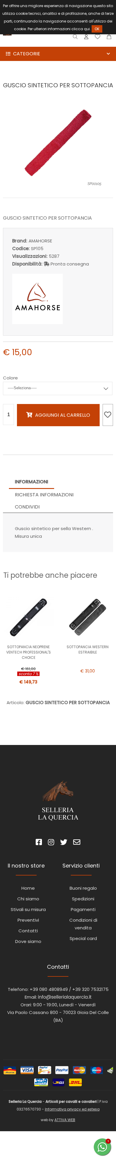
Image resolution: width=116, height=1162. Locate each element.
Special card (83, 938)
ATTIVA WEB (64, 1119)
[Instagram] (51, 843)
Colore (10, 378)
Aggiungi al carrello (62, 415)
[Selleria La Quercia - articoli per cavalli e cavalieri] (30, 43)
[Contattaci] (109, 38)
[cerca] (75, 38)
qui (87, 28)
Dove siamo (28, 941)
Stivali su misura (28, 909)
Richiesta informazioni (44, 494)
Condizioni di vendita (83, 924)
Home (28, 888)
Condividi (27, 506)
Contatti (28, 931)
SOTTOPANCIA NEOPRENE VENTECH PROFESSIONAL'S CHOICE (28, 652)
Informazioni (31, 481)
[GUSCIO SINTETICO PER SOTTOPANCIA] (58, 185)
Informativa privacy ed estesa (72, 1109)
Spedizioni (83, 899)
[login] (86, 38)
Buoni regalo (83, 888)
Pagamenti (83, 909)
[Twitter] (63, 843)
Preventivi (28, 920)
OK (97, 28)
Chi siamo (28, 899)
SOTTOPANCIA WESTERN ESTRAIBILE (88, 649)
